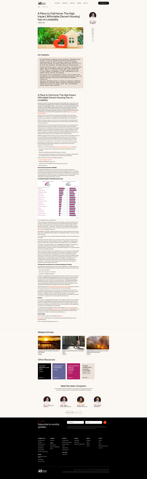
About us (86, 3)
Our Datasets (76, 442)
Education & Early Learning (66, 442)
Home (39, 6)
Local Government (65, 440)
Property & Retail (65, 447)
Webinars (88, 444)
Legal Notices (107, 469)
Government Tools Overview (43, 451)
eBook (61, 316)
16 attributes (42, 229)
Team (99, 442)
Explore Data (103, 3)
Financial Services (65, 449)
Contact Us (101, 447)
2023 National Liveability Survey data (63, 146)
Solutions (57, 3)
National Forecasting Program (79, 444)
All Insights (88, 440)
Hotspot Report (40, 459)
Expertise (72, 3)
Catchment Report (41, 461)
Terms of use (102, 469)
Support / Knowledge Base (54, 446)
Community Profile (41, 440)
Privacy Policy (98, 469)
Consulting (52, 440)
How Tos (51, 448)
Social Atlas (40, 442)
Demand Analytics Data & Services (42, 457)
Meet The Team (69, 412)
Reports (88, 442)
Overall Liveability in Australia (45, 159)
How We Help (76, 440)
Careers (100, 444)
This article (40, 318)
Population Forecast (41, 444)
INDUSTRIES (64, 3)
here (64, 312)
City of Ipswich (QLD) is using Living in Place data (58, 286)
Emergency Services (65, 444)
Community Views (70, 307)
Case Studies (64, 454)
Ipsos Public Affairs (57, 309)
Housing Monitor (41, 447)
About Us (100, 440)
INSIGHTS (79, 3)
